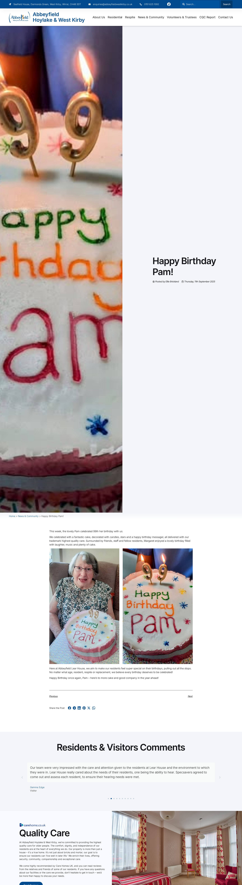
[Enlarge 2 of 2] (189, 552)
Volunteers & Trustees (182, 17)
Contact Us (225, 17)
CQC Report (207, 17)
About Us (99, 17)
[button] (69, 708)
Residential (115, 17)
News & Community (151, 17)
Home (12, 516)
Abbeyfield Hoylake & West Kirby (59, 17)
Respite (130, 17)
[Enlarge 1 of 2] (115, 552)
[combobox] (199, 4)
